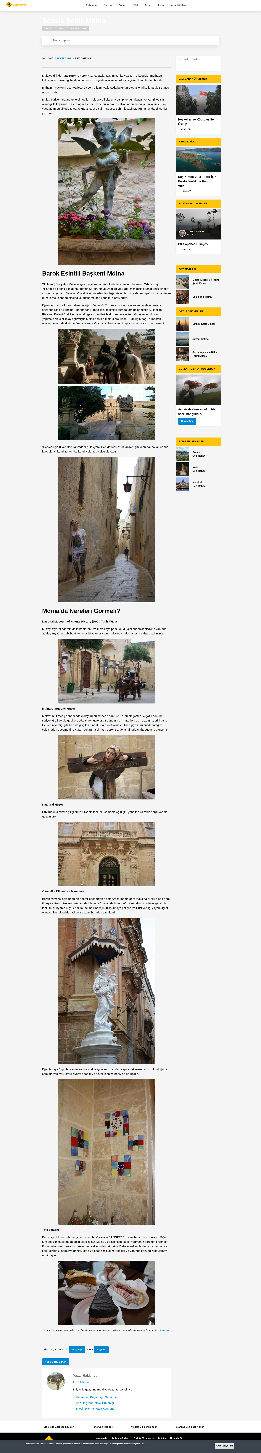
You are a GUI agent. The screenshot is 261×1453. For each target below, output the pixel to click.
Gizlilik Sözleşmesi (144, 1438)
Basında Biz (176, 1438)
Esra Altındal (64, 58)
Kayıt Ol (101, 1349)
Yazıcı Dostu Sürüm (55, 1362)
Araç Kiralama (179, 5)
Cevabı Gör (187, 421)
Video (122, 5)
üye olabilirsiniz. (162, 1330)
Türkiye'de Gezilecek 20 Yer (58, 1427)
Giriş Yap (77, 1349)
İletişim (162, 1438)
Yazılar (108, 5)
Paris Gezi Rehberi (102, 1427)
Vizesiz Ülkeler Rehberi (144, 1427)
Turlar (148, 5)
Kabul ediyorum (224, 1445)
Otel (135, 5)
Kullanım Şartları (120, 1438)
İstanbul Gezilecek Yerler (190, 1427)
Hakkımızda (101, 1438)
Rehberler (92, 5)
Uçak (161, 5)
